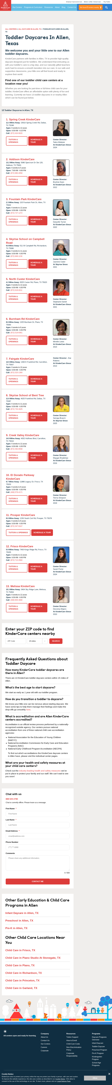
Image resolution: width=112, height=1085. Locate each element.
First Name (11, 809)
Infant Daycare (97, 1043)
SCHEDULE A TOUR (36, 141)
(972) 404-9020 (16, 133)
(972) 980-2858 (16, 173)
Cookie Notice (60, 1079)
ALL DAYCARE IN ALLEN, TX (29, 29)
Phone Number (12, 842)
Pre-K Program (98, 1053)
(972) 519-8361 (16, 333)
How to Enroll (71, 1040)
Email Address (12, 831)
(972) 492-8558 (16, 449)
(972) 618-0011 (16, 290)
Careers (44, 1047)
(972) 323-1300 (16, 372)
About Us (44, 1037)
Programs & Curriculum (33, 7)
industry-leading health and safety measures (40, 771)
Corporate (45, 1051)
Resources (48, 7)
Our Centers (17, 7)
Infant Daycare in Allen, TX (21, 913)
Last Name (11, 820)
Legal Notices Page (64, 1081)
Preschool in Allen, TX (19, 920)
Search (56, 641)
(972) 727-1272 (16, 213)
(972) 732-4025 (16, 409)
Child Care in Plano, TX (20, 965)
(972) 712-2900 (16, 560)
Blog (63, 7)
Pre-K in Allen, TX (16, 928)
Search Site (106, 8)
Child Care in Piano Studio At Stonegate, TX (32, 957)
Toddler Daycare (98, 1046)
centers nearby (89, 7)
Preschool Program (99, 1050)
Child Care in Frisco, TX (20, 950)
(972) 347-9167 (16, 526)
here (28, 709)
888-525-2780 (12, 799)
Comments (10, 853)
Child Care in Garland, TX (21, 988)
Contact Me (38, 881)
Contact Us (71, 7)
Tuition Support (72, 1037)
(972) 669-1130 (16, 256)
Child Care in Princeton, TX (22, 980)
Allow (95, 1078)
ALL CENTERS (11, 29)
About (57, 7)
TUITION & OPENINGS (13, 141)
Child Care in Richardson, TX (23, 972)
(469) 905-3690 (16, 600)
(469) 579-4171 (16, 492)
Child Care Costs (73, 1044)
